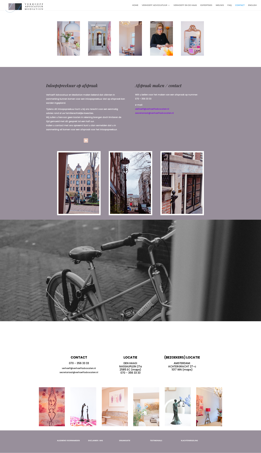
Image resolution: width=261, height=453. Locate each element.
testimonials (156, 440)
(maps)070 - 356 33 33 (130, 371)
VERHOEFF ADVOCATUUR (154, 5)
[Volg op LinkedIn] (86, 140)
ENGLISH (252, 5)
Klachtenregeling (189, 440)
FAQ (229, 5)
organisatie (124, 440)
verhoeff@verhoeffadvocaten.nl (152, 109)
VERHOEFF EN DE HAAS (185, 5)
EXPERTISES (206, 5)
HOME (135, 5)
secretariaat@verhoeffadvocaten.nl (154, 113)
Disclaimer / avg (95, 440)
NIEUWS (220, 5)
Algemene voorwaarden (68, 440)
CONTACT (240, 5)
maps (187, 369)
